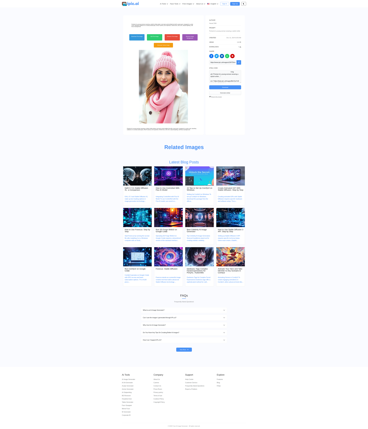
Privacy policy (158, 392)
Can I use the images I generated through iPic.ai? (159, 317)
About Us (157, 379)
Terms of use (158, 395)
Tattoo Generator (127, 402)
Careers (156, 382)
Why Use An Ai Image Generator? (154, 325)
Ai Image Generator (128, 379)
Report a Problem (191, 389)
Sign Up (235, 4)
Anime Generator (127, 389)
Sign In (224, 4)
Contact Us (157, 386)
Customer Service (191, 382)
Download (225, 87)
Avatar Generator (127, 386)
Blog (218, 382)
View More (183, 349)
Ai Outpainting (127, 392)
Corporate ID (126, 415)
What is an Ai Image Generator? (153, 310)
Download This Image (137, 36)
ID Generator (126, 412)
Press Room (158, 389)
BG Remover (126, 395)
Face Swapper (127, 405)
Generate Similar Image (163, 45)
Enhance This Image (172, 36)
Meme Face (126, 408)
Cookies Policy (159, 399)
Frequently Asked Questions (194, 386)
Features (220, 379)
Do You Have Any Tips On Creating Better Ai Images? (161, 332)
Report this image (216, 97)
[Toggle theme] (243, 4)
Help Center (189, 379)
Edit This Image (155, 36)
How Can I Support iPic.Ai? (152, 340)
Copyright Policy (159, 402)
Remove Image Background (190, 37)
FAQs (219, 386)
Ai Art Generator (127, 382)
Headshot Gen (127, 399)
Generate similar (225, 93)
